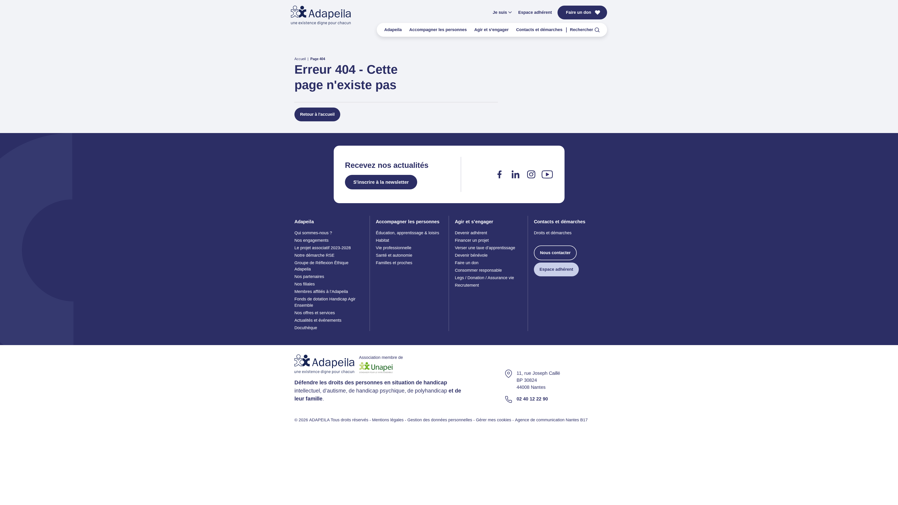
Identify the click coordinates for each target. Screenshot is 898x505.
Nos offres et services (314, 312)
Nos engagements (311, 240)
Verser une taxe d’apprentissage (485, 247)
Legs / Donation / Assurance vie (484, 277)
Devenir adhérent (471, 233)
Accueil (300, 59)
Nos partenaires (309, 276)
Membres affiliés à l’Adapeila (321, 291)
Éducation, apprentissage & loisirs (407, 233)
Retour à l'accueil (317, 114)
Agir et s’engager (491, 29)
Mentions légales (388, 420)
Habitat (382, 240)
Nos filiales (304, 284)
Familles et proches (394, 262)
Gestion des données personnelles (439, 420)
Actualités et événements (317, 320)
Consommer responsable (478, 270)
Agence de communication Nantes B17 (551, 420)
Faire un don (578, 12)
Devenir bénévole (471, 255)
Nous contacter (555, 252)
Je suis (500, 12)
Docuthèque (305, 327)
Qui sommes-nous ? (313, 233)
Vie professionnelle (393, 247)
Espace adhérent (535, 12)
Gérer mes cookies (493, 420)
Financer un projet (472, 240)
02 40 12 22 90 (532, 398)
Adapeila (393, 29)
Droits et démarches (553, 233)
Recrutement (467, 285)
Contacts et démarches (539, 29)
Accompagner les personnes (438, 29)
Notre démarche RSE (314, 255)
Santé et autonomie (394, 255)
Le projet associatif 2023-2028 (322, 247)
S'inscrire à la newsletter (381, 182)
